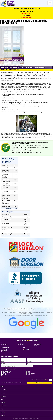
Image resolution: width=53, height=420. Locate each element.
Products (3, 393)
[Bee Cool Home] (7, 3)
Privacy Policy (4, 389)
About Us (3, 402)
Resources (3, 396)
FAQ (2, 399)
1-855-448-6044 (37, 344)
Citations (3, 415)
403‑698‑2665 (26, 13)
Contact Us (3, 405)
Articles (2, 409)
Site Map (3, 412)
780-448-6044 (4, 344)
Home (2, 386)
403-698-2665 (21, 344)
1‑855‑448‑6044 (26, 17)
